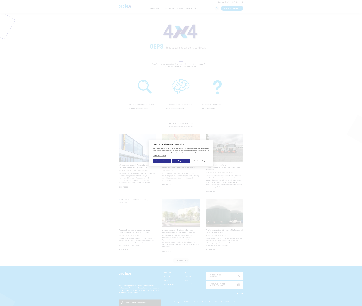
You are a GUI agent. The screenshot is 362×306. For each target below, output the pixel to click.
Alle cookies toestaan (162, 161)
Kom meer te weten (159, 155)
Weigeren (181, 161)
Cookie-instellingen (200, 161)
